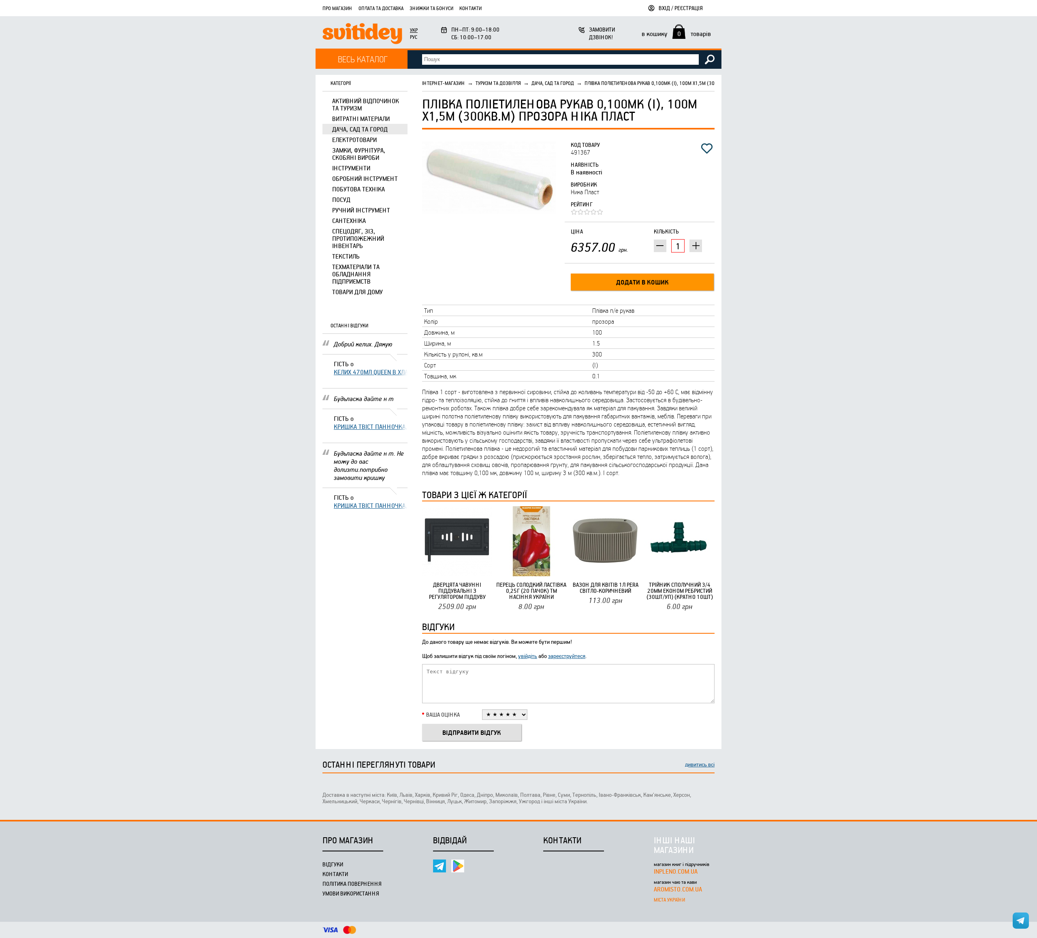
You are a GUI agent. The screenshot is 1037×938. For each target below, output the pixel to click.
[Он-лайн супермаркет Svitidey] (362, 35)
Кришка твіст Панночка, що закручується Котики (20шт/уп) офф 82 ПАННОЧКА (371, 426)
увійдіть (527, 656)
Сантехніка (349, 220)
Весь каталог (363, 58)
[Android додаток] (457, 865)
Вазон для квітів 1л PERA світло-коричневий (605, 587)
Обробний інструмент (365, 178)
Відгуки (332, 864)
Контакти (470, 8)
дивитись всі (700, 764)
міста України (669, 899)
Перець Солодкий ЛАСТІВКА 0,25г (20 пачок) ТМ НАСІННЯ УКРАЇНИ (531, 590)
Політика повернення (352, 883)
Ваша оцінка (443, 714)
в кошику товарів (676, 34)
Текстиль (346, 256)
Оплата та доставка (380, 8)
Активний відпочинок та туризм (365, 104)
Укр (414, 30)
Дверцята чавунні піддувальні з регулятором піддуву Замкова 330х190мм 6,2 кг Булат (457, 590)
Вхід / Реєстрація (681, 8)
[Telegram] (439, 865)
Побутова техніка (358, 189)
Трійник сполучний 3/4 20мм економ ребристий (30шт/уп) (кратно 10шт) (680, 590)
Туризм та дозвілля (498, 83)
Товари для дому (357, 292)
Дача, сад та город (360, 129)
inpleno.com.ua (676, 871)
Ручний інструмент (361, 210)
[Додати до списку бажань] (707, 148)
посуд (341, 199)
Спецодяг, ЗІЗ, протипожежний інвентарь (358, 238)
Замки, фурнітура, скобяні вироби (358, 153)
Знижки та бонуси (431, 8)
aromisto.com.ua (678, 889)
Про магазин (337, 8)
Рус (413, 37)
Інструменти (351, 168)
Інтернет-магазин (443, 83)
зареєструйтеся (566, 656)
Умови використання (350, 893)
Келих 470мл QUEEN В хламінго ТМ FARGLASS (371, 372)
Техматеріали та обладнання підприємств (356, 274)
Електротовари (354, 140)
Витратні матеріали (361, 119)
